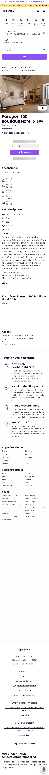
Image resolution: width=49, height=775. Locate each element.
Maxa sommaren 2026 (10, 496)
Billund (27, 473)
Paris (3, 476)
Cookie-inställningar (26, 744)
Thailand (5, 463)
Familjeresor (29, 516)
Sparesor (28, 513)
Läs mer (5, 233)
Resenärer (8, 48)
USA (26, 463)
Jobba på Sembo (24, 681)
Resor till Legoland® (32, 502)
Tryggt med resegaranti (24, 686)
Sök (24, 57)
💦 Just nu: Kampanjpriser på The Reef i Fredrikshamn (24, 5)
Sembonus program (24, 723)
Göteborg (28, 486)
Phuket (27, 483)
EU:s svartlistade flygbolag (24, 703)
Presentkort (24, 735)
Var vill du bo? (9, 31)
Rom (3, 483)
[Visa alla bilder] (42, 108)
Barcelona (5, 479)
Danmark (28, 451)
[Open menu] (44, 11)
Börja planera (24, 152)
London (28, 479)
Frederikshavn (7, 486)
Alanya (4, 473)
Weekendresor (7, 508)
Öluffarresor (29, 505)
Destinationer (24, 690)
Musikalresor (6, 519)
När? (6, 40)
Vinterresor (6, 499)
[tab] (5, 22)
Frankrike (5, 457)
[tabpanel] (24, 44)
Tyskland (5, 460)
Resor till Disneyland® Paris (11, 505)
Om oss (24, 676)
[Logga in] (38, 11)
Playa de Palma (30, 476)
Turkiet (4, 454)
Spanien (5, 451)
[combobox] (22, 34)
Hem (4, 67)
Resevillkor (24, 671)
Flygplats (13, 146)
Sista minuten (30, 496)
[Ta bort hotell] (44, 33)
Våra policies (24, 715)
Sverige (27, 460)
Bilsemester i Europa (9, 516)
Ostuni (24, 67)
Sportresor (6, 513)
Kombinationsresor (9, 502)
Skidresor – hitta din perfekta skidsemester (35, 509)
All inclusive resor (31, 499)
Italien (14, 67)
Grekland (28, 457)
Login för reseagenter (24, 695)
